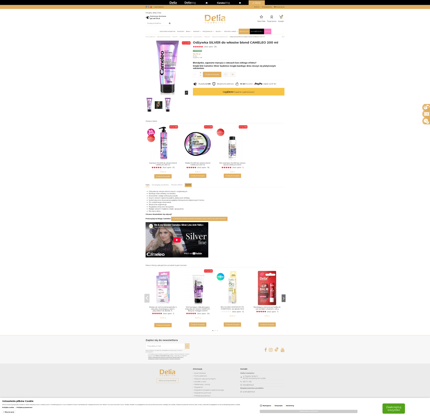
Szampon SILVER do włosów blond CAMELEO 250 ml (163, 164)
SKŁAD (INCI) (176, 185)
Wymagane (267, 405)
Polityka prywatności (202, 396)
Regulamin (198, 387)
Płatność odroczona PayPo (205, 379)
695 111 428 (247, 382)
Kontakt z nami (200, 382)
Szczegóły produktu (160, 185)
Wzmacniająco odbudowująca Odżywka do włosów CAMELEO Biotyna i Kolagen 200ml (197, 309)
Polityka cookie (8, 407)
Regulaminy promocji (202, 393)
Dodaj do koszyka (212, 74)
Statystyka (279, 405)
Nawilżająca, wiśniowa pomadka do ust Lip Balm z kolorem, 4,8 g (267, 308)
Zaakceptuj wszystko (393, 408)
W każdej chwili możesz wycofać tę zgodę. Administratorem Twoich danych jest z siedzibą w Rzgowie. (168, 356)
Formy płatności (200, 376)
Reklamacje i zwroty (202, 384)
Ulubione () (267, 7)
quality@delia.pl (249, 392)
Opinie (188, 185)
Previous (146, 298)
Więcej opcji (9, 412)
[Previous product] (283, 36)
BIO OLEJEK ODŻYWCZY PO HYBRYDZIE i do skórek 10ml (232, 308)
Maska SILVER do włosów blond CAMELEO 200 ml (197, 164)
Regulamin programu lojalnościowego (209, 390)
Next (284, 298)
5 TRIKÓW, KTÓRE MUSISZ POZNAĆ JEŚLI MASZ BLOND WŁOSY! (199, 219)
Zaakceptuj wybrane (308, 411)
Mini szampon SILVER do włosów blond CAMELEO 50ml (232, 164)
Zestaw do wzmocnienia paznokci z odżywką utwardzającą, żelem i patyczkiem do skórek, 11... (163, 309)
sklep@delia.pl (248, 385)
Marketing (290, 405)
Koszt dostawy (159, 7)
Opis (147, 185)
